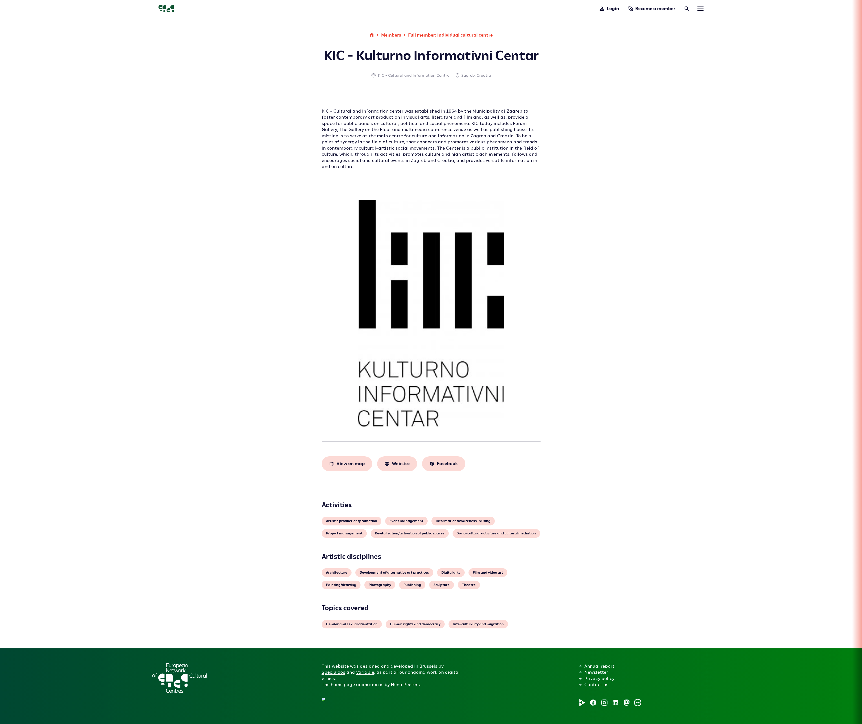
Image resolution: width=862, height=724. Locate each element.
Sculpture (441, 585)
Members (391, 35)
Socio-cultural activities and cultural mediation (496, 533)
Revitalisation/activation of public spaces (409, 533)
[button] (399, 674)
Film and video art (488, 572)
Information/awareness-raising (463, 521)
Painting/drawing (341, 585)
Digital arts (450, 572)
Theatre (469, 585)
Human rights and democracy (415, 624)
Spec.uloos (333, 672)
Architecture (336, 572)
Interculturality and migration (478, 624)
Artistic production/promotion (351, 521)
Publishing (412, 585)
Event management (406, 521)
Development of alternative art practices (394, 572)
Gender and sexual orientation (352, 624)
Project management (344, 533)
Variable (365, 672)
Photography (380, 585)
